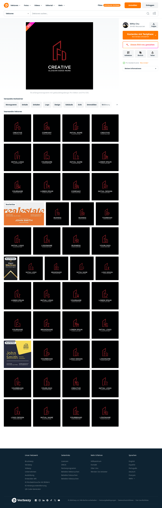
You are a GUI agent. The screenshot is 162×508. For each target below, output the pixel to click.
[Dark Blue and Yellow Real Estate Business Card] (17, 354)
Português (133, 468)
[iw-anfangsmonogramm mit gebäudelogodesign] (76, 295)
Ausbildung (29, 475)
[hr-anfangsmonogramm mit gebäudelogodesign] (76, 241)
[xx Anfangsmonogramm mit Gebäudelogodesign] (17, 413)
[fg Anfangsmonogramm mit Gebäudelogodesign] (46, 295)
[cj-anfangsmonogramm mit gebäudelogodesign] (46, 157)
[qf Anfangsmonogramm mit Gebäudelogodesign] (76, 128)
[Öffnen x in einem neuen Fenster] (55, 500)
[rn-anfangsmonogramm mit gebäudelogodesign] (46, 128)
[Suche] (148, 13)
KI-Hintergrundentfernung (36, 485)
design (57, 104)
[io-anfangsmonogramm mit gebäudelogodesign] (46, 383)
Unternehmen (30, 472)
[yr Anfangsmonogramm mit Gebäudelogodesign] (57, 213)
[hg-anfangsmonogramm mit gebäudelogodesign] (105, 325)
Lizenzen (64, 461)
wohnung (106, 104)
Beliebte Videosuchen (70, 479)
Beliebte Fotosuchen (69, 475)
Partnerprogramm (68, 468)
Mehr (60, 5)
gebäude (69, 104)
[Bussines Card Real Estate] (10, 268)
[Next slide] (115, 105)
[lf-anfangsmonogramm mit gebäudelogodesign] (82, 268)
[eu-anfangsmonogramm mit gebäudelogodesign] (105, 354)
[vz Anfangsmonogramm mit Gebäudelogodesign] (17, 295)
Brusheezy (29, 461)
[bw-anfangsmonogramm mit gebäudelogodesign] (17, 186)
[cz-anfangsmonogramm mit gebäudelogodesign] (105, 295)
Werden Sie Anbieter (99, 472)
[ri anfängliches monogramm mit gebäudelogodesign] (46, 325)
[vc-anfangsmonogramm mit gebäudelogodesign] (17, 383)
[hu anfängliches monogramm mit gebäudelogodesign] (105, 413)
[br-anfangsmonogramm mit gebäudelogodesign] (82, 213)
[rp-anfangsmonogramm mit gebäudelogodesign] (107, 213)
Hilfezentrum (96, 461)
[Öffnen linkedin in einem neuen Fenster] (43, 500)
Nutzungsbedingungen (107, 500)
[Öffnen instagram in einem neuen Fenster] (40, 500)
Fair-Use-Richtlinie (142, 500)
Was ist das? (144, 63)
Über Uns (94, 468)
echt (80, 104)
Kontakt (94, 465)
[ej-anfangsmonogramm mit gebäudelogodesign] (17, 325)
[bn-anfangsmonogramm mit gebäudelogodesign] (76, 186)
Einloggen (150, 5)
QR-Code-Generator (33, 489)
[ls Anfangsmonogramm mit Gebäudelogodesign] (76, 157)
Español (132, 465)
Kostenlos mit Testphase (140, 35)
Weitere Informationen (133, 68)
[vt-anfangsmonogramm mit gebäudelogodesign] (17, 157)
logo (47, 104)
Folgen (153, 26)
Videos (37, 5)
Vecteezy (28, 465)
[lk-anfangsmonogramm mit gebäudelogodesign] (107, 268)
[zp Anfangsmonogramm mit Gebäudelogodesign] (46, 354)
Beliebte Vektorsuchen (70, 472)
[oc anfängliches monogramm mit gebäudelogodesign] (76, 413)
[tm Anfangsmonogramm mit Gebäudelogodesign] (46, 186)
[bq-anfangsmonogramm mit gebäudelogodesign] (105, 128)
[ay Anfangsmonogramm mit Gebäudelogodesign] (105, 186)
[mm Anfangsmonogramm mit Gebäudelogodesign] (76, 325)
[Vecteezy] (6, 5)
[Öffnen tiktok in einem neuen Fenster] (51, 500)
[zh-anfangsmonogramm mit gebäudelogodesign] (46, 241)
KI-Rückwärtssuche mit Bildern (37, 482)
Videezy (28, 468)
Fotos (26, 5)
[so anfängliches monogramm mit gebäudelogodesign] (105, 241)
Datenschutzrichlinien (126, 500)
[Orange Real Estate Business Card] (24, 213)
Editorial (49, 5)
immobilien (92, 104)
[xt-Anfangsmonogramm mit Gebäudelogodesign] (105, 383)
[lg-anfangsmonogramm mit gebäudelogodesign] (31, 268)
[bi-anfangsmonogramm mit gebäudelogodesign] (56, 268)
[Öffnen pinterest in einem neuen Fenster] (47, 500)
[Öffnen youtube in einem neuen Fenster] (59, 500)
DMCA (63, 465)
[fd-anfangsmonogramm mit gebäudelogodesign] (17, 128)
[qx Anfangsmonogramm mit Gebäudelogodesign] (76, 354)
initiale (25, 104)
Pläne (100, 5)
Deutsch (132, 472)
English (132, 461)
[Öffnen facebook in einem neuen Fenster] (36, 500)
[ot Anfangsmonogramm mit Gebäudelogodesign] (17, 241)
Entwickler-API (30, 479)
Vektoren (14, 5)
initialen (36, 104)
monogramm (11, 104)
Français (132, 475)
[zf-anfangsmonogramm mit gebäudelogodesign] (46, 413)
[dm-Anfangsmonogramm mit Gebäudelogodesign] (105, 157)
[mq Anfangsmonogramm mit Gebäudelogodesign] (76, 383)
